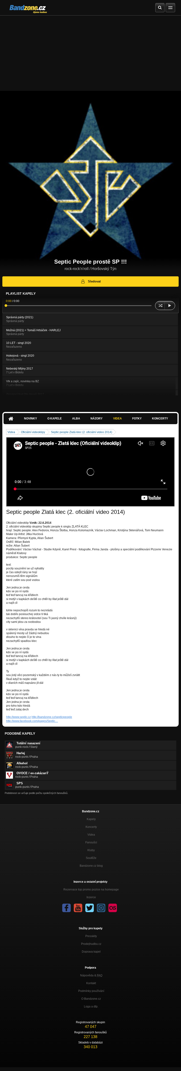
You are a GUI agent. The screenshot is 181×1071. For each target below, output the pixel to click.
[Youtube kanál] (78, 908)
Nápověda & (91, 975)
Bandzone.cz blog (91, 865)
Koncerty (160, 418)
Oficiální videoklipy (33, 432)
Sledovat (94, 281)
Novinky (30, 418)
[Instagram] (101, 908)
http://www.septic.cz (18, 717)
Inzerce (91, 897)
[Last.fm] (112, 908)
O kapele (54, 418)
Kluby (91, 850)
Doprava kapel (91, 951)
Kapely (91, 819)
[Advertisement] (90, 51)
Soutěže (91, 858)
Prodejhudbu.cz (91, 944)
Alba (76, 418)
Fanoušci (91, 842)
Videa (117, 418)
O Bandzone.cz (91, 998)
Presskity (91, 936)
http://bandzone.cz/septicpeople (52, 717)
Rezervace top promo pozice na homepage (91, 889)
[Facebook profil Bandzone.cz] (66, 908)
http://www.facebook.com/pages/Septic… (32, 721)
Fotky (137, 418)
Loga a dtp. (91, 1006)
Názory (96, 418)
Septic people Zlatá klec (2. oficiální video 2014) (81, 432)
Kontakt (91, 983)
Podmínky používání (91, 991)
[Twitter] (89, 908)
